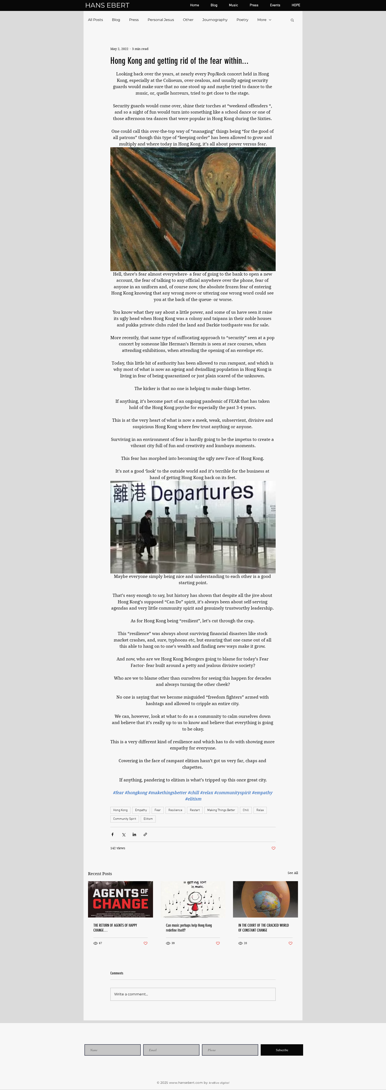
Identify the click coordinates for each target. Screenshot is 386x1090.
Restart (195, 810)
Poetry (242, 20)
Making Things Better (221, 810)
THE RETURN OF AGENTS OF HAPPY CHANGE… (115, 928)
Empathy (141, 810)
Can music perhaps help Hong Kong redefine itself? (189, 928)
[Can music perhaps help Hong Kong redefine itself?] (193, 899)
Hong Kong (120, 810)
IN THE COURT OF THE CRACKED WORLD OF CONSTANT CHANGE (263, 928)
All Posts (95, 20)
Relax (260, 810)
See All (293, 873)
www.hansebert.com (186, 1083)
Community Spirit (124, 819)
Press (134, 20)
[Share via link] (145, 834)
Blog (116, 20)
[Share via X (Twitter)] (123, 834)
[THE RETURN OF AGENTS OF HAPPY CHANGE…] (120, 899)
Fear (158, 810)
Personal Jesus (161, 20)
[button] (292, 20)
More (261, 20)
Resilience (175, 810)
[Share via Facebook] (112, 834)
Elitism (148, 819)
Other (188, 20)
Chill (246, 810)
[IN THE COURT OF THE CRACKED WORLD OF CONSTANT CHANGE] (265, 899)
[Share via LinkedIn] (134, 834)
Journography (215, 20)
